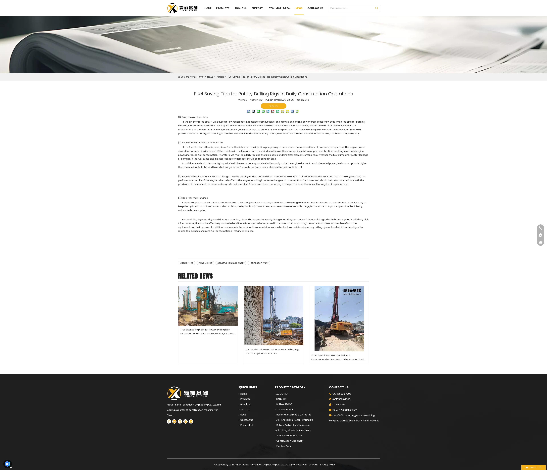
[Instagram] (191, 421)
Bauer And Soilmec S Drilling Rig (293, 414)
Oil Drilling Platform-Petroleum (293, 430)
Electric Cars (283, 446)
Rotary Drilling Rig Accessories (293, 425)
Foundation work (259, 263)
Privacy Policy (248, 425)
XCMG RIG (282, 393)
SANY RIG (281, 399)
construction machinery (230, 263)
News (243, 414)
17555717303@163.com (344, 410)
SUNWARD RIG (284, 404)
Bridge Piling (186, 263)
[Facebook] (169, 421)
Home (243, 393)
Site (307, 100)
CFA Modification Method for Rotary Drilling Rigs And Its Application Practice (272, 351)
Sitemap (313, 464)
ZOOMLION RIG (284, 409)
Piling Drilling (205, 263)
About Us (245, 404)
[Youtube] (185, 421)
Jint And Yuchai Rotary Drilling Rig (294, 420)
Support (244, 409)
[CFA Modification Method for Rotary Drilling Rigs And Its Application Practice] (273, 315)
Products (245, 399)
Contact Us (246, 420)
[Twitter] (180, 421)
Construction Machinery (289, 441)
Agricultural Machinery (289, 435)
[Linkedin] (174, 421)
